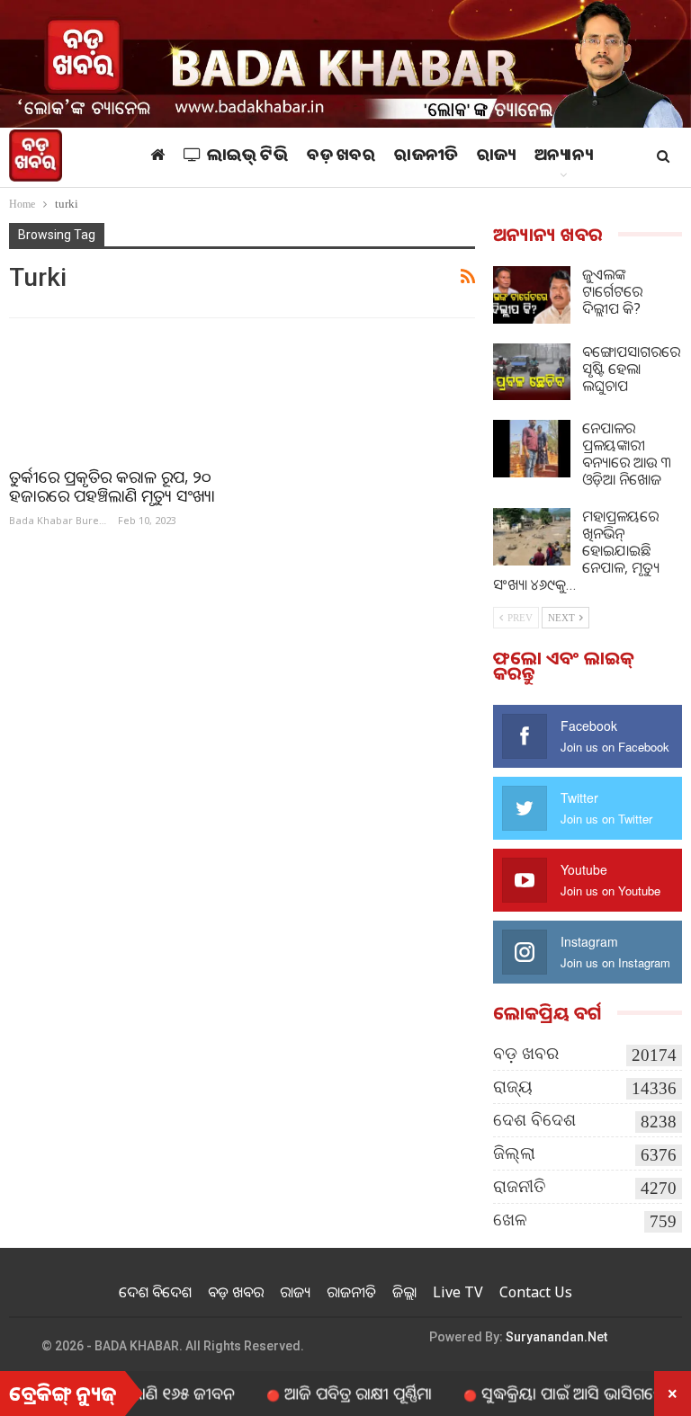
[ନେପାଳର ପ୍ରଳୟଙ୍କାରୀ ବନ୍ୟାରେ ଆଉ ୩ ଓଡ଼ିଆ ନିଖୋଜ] (531, 448)
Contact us (535, 1292)
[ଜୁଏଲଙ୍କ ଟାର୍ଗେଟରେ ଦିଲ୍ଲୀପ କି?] (531, 295)
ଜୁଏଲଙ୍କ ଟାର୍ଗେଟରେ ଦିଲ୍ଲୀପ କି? (612, 291)
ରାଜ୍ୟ (496, 157)
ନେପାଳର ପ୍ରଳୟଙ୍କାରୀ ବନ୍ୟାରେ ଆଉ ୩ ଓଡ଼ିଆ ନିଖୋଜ (626, 453)
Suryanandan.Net (556, 1337)
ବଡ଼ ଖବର (341, 157)
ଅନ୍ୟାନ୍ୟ (563, 157)
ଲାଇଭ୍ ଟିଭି (248, 157)
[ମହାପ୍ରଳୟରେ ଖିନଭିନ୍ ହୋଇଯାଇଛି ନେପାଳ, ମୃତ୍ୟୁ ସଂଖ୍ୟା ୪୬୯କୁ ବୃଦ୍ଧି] (531, 537)
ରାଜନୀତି (426, 157)
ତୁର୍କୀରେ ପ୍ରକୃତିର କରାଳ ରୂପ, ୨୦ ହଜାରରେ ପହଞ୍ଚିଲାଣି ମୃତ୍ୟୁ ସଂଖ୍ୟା (112, 486)
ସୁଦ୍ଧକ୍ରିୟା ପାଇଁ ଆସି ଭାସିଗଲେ (547, 1392)
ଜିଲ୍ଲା (514, 1153)
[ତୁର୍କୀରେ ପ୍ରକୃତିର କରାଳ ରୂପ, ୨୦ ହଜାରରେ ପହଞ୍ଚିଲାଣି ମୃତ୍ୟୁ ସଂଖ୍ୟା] (117, 393)
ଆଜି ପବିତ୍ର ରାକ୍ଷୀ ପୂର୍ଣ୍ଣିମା (331, 1392)
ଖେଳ (510, 1219)
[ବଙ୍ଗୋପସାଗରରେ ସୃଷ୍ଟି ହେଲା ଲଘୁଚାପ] (531, 372)
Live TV (458, 1292)
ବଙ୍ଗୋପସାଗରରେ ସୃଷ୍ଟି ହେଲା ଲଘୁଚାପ (631, 369)
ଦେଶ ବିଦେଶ (534, 1119)
